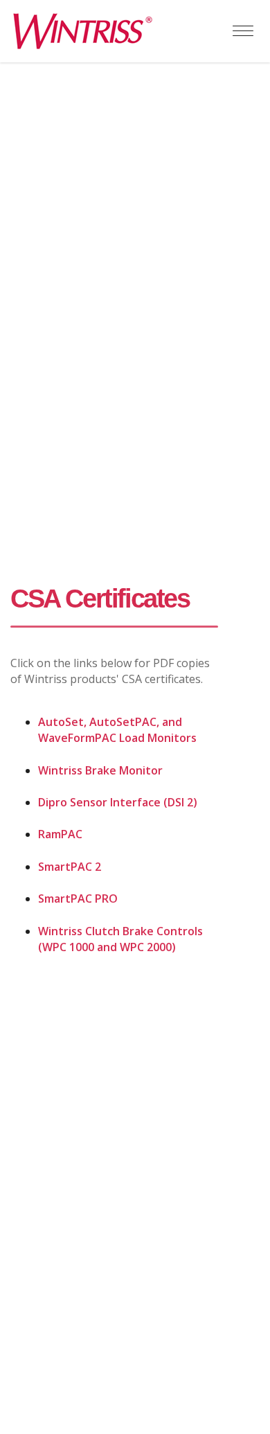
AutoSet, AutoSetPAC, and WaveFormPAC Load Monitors (117, 729)
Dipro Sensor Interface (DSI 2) (117, 802)
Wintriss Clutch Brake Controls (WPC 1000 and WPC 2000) (120, 939)
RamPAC (60, 834)
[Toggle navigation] (243, 31)
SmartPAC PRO (78, 898)
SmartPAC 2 (69, 866)
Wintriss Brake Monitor (100, 770)
